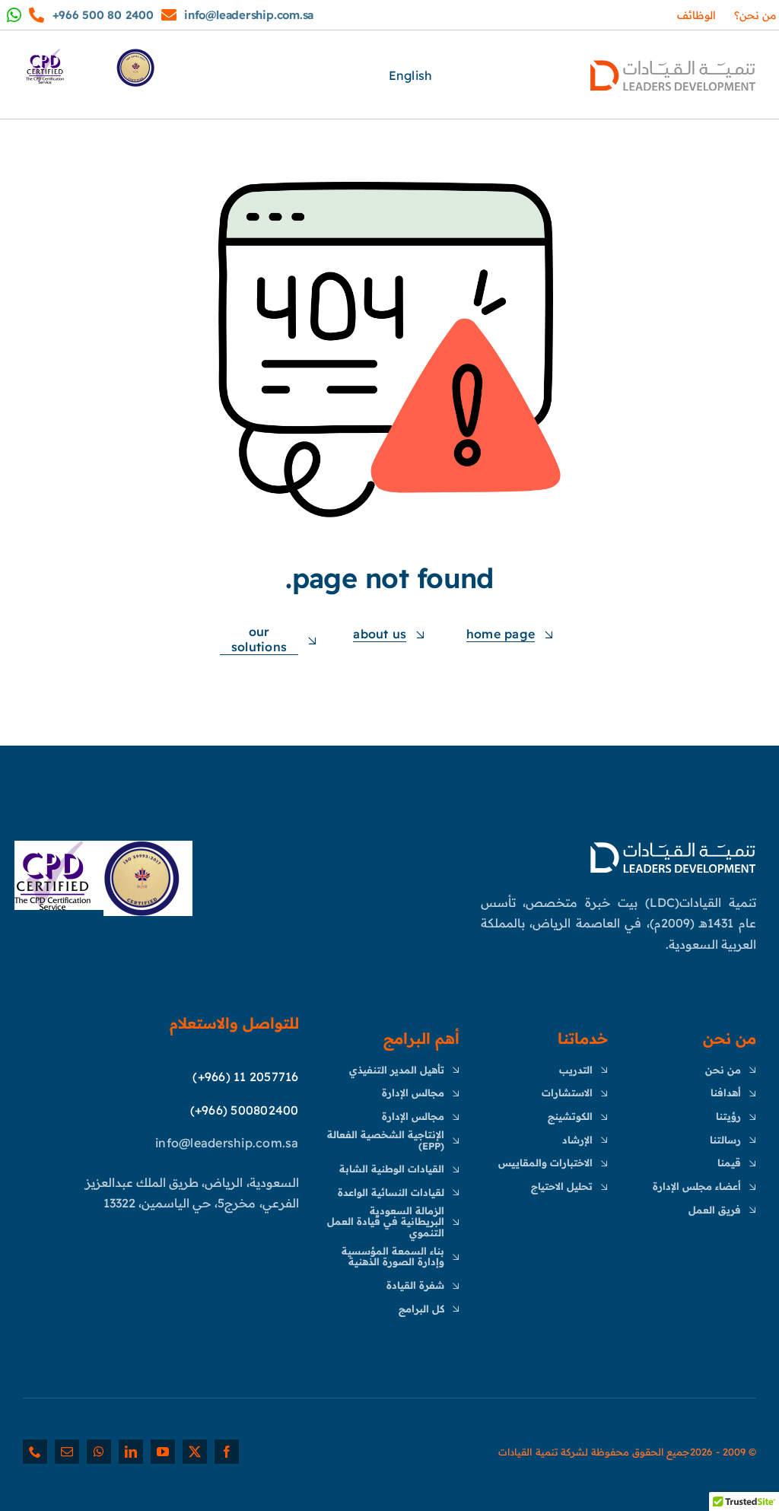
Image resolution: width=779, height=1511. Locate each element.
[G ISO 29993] (141, 846)
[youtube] (163, 1451)
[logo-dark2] (672, 843)
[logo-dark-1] (672, 60)
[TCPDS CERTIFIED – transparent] (52, 846)
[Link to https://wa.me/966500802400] (168, 15)
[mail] (67, 1451)
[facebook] (227, 1451)
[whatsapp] (99, 1451)
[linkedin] (131, 1451)
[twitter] (195, 1451)
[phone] (35, 1451)
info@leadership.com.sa (248, 15)
